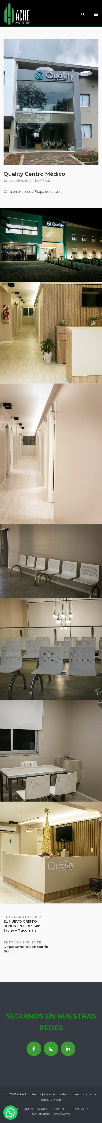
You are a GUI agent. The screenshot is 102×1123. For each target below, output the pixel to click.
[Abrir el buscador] (83, 15)
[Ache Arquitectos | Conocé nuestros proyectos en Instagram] (51, 1049)
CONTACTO (62, 1114)
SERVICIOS (59, 1109)
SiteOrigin (54, 1099)
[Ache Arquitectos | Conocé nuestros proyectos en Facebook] (34, 1049)
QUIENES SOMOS (36, 1109)
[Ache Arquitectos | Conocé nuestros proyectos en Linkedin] (68, 1049)
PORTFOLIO (43, 180)
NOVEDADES (41, 1114)
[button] (10, 1112)
